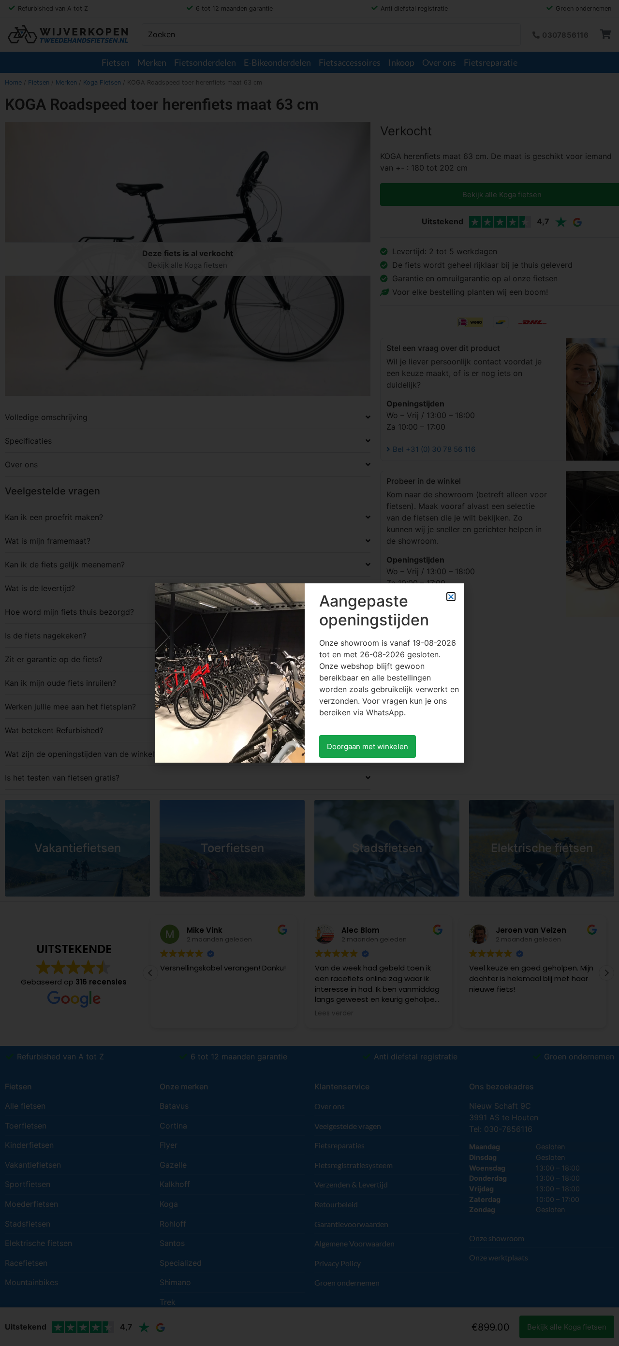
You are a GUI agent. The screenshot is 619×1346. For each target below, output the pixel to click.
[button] (451, 596)
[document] (309, 673)
